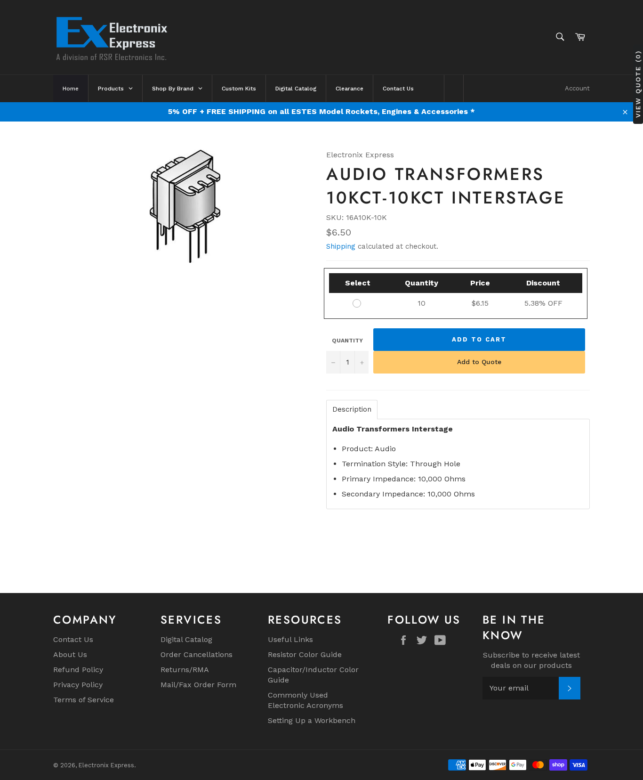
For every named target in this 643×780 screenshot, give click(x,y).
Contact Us (73, 639)
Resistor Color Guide (305, 654)
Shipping (340, 246)
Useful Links (290, 639)
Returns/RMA (185, 669)
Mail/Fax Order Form (198, 684)
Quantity (347, 340)
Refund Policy (78, 669)
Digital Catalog (186, 639)
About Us (70, 654)
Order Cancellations (197, 654)
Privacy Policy (78, 684)
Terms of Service (83, 699)
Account (577, 88)
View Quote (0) (638, 83)
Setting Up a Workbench (311, 720)
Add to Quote (479, 362)
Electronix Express (106, 765)
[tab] (352, 409)
